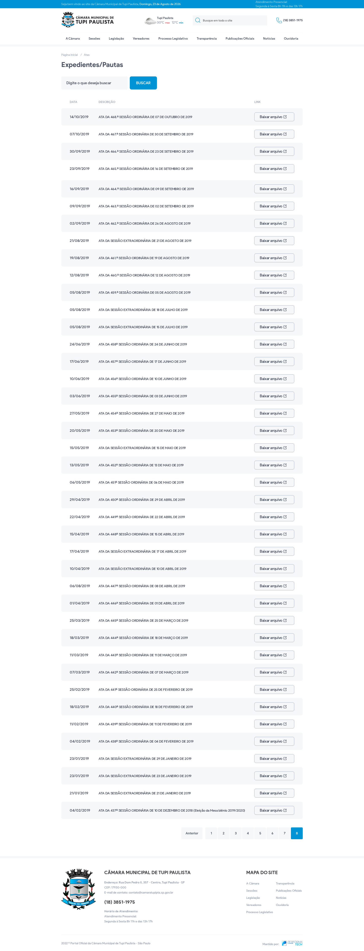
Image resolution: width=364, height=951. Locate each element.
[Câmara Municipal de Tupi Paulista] (87, 20)
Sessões (94, 38)
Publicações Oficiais (240, 38)
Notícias (269, 38)
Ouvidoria (291, 38)
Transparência (207, 38)
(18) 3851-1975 (119, 902)
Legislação (116, 38)
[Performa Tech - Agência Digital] (291, 944)
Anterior (192, 833)
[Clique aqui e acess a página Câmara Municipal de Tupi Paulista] (78, 909)
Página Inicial (69, 55)
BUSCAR (143, 83)
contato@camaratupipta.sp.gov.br (151, 892)
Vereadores (141, 38)
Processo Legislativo (173, 38)
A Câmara (73, 38)
